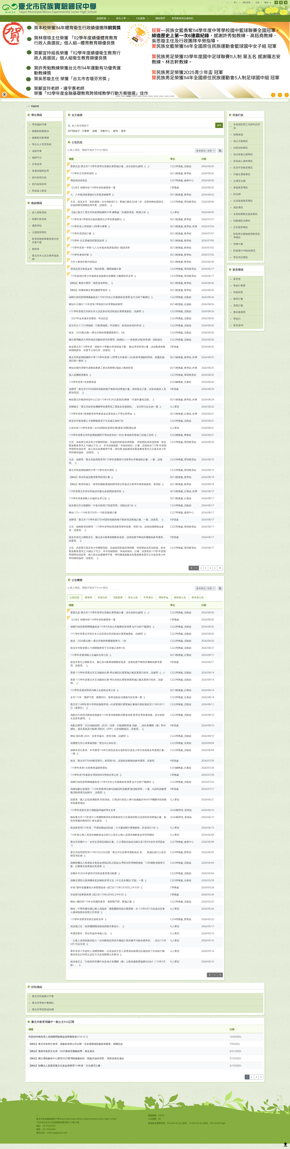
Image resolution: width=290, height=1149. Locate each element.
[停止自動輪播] (4, 99)
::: (228, 2)
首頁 (257, 2)
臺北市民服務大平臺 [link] (43, 1001)
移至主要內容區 (10, 3)
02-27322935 (49, 1131)
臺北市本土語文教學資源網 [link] (45, 262)
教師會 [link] (35, 254)
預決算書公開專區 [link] (243, 159)
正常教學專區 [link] (240, 232)
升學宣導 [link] (37, 169)
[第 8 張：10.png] (156, 101)
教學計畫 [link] (238, 304)
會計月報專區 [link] (240, 146)
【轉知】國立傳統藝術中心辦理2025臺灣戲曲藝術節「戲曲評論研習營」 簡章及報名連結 (76, 1063)
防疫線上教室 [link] (39, 196)
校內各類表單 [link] (39, 189)
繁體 (266, 2)
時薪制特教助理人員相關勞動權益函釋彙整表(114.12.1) (58, 1042)
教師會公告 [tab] (180, 602)
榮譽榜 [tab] (88, 602)
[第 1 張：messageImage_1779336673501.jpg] (118, 101)
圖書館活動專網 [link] (40, 143)
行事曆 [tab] (85, 136)
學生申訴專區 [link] (240, 262)
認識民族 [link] (101, 18)
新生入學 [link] (121, 18)
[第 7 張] (150, 101)
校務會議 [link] (238, 139)
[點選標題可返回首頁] (49, 8)
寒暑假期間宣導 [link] (40, 176)
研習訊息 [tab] (102, 602)
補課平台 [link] (37, 162)
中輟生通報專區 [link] (241, 179)
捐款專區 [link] (238, 212)
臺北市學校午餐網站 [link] (43, 1008)
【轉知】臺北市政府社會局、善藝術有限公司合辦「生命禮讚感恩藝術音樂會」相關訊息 (76, 1049)
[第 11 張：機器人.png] (172, 101)
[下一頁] (220, 573)
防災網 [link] (237, 199)
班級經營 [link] (238, 297)
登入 (236, 2)
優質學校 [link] (37, 231)
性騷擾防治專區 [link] (241, 226)
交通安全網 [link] (239, 186)
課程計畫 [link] (238, 310)
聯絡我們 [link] (160, 18)
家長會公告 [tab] (198, 602)
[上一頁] (191, 573)
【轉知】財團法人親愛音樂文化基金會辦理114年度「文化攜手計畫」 (66, 1071)
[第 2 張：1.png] (123, 101)
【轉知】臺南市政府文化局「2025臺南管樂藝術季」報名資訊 (61, 1056)
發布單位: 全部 (204, 156)
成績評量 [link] (37, 156)
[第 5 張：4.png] (139, 101)
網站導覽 (246, 2)
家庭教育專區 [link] (240, 192)
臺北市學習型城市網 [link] (43, 1014)
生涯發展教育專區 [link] (243, 206)
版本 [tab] (123, 136)
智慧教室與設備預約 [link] (182, 18)
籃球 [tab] (115, 136)
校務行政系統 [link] (39, 224)
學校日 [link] (237, 324)
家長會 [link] (237, 284)
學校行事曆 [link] (239, 291)
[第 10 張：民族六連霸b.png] (166, 101)
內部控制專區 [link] (240, 153)
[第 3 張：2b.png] (128, 101)
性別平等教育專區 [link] (243, 173)
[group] (145, 62)
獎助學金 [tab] (163, 602)
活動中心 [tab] (105, 136)
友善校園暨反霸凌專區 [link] (245, 219)
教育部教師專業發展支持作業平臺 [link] (45, 246)
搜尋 (219, 130)
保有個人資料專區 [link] (243, 166)
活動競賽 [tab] (118, 602)
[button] (108, 18)
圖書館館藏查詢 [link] (40, 136)
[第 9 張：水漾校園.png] (161, 101)
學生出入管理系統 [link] (41, 149)
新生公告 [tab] (133, 602)
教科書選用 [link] (239, 317)
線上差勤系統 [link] (39, 217)
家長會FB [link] (238, 330)
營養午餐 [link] (238, 249)
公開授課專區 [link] (39, 237)
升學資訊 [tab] (148, 602)
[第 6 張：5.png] (145, 101)
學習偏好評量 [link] (39, 129)
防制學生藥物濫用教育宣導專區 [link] (246, 240)
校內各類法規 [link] (39, 182)
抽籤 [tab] (94, 136)
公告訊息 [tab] (74, 602)
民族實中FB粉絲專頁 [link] (244, 256)
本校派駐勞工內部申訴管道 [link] (246, 131)
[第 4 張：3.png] (134, 101)
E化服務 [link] (140, 18)
